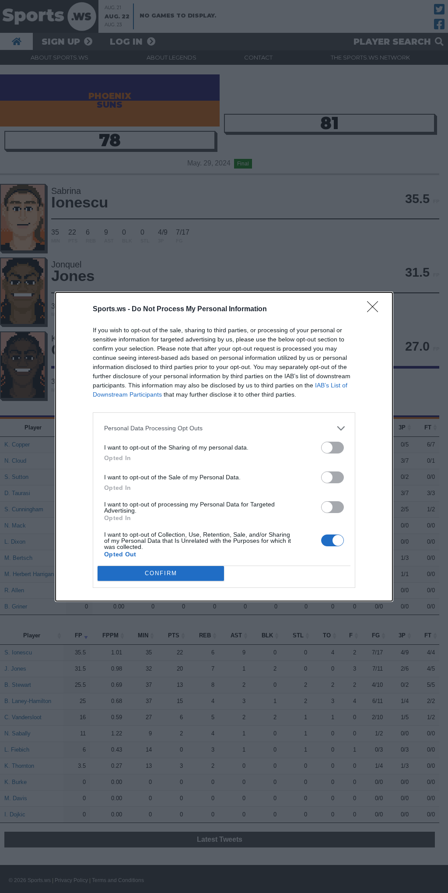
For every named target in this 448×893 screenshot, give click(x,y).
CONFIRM (161, 573)
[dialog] (224, 446)
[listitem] (224, 428)
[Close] (375, 309)
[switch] (332, 448)
